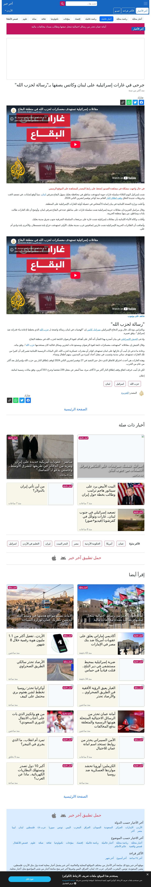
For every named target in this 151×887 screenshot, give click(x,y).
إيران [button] (47, 543)
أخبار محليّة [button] (137, 18)
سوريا (51, 827)
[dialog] (75, 879)
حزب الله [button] (134, 383)
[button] (62, 557)
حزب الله (44, 329)
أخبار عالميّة (83, 438)
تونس (60, 827)
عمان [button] (121, 543)
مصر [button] (76, 543)
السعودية (108, 827)
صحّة (40, 842)
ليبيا (14, 827)
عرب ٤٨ (42, 827)
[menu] (145, 3)
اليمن (68, 827)
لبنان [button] (107, 383)
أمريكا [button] (109, 543)
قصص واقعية (135, 846)
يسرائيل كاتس (94, 329)
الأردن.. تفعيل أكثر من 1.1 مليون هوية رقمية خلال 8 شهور (69, 30)
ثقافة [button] (43, 18)
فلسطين (30, 827)
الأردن (139, 827)
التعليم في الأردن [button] (31, 543)
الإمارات (129, 827)
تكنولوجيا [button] (54, 18)
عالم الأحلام (120, 846)
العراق (87, 827)
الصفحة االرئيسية (76, 796)
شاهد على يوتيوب (136, 316)
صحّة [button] (34, 18)
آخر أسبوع (122, 858)
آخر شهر (109, 858)
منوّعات (70, 842)
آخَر (132, 830)
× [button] (148, 874)
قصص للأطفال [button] (11, 18)
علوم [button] (25, 18)
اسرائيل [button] (120, 383)
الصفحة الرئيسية (75, 409)
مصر (139, 830)
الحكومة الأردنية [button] (92, 543)
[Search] (62, 3)
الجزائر (119, 827)
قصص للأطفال (20, 842)
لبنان (43, 194)
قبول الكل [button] (29, 879)
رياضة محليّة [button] (121, 18)
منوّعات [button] (66, 18)
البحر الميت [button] (62, 543)
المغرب (77, 827)
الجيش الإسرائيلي (129, 339)
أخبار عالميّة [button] (106, 18)
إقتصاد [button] (77, 18)
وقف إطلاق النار (114, 198)
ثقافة (48, 842)
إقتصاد (80, 842)
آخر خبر (8, 3)
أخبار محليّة (83, 587)
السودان (97, 827)
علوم (33, 842)
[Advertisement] (75, 58)
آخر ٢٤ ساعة (135, 858)
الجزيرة (125, 392)
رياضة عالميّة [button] (90, 18)
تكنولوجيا (58, 842)
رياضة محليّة (122, 842)
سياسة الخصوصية (68, 880)
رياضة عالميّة (67, 713)
